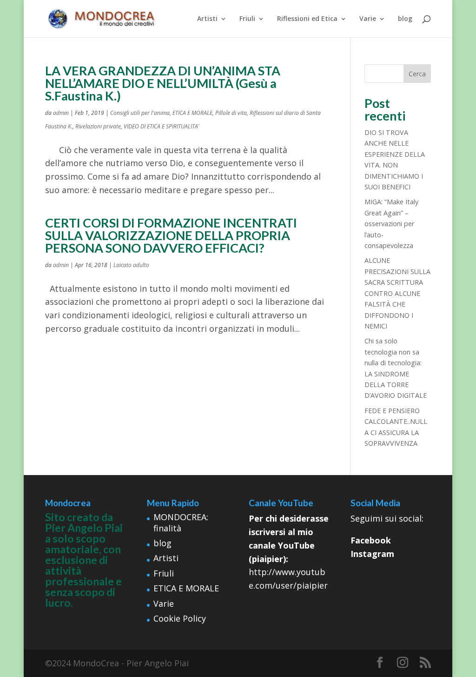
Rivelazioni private (98, 126)
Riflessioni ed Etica (307, 19)
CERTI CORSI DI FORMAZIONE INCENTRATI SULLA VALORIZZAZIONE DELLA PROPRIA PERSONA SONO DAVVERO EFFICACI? (171, 235)
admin (61, 113)
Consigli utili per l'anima (140, 113)
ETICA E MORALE (192, 113)
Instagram (372, 553)
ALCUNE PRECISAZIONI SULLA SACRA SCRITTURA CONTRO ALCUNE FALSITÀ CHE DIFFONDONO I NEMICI (397, 293)
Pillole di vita (231, 113)
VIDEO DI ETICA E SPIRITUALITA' (161, 126)
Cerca (417, 73)
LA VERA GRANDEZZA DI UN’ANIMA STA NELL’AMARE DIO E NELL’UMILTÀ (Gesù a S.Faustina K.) (162, 83)
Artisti (207, 19)
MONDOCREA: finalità (180, 522)
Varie (367, 19)
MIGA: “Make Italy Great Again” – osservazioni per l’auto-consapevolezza (391, 223)
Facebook (370, 540)
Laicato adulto (131, 265)
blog (405, 19)
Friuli (247, 19)
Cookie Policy (179, 618)
